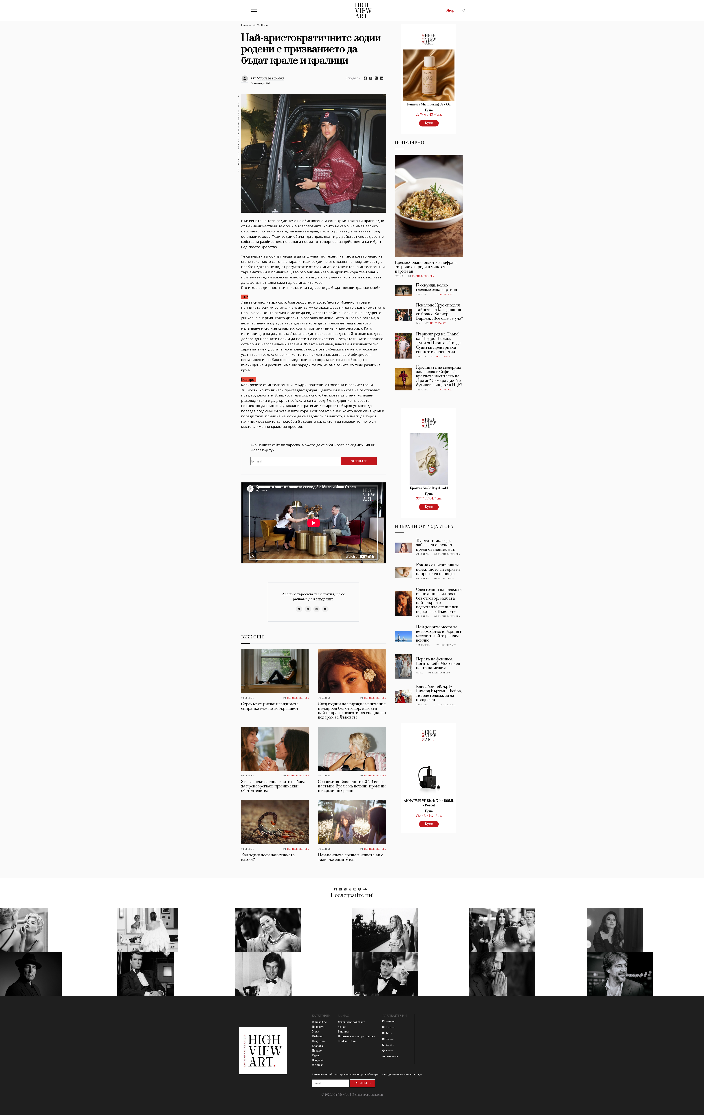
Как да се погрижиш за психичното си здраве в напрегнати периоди (438, 569)
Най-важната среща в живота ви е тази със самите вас (350, 857)
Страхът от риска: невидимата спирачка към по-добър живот (270, 706)
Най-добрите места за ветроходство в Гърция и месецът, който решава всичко (439, 634)
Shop (450, 10)
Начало (246, 25)
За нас (342, 1027)
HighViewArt (446, 294)
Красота (421, 357)
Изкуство (422, 294)
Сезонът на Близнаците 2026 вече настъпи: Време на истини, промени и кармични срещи (352, 786)
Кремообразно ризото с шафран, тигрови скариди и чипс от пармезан (425, 267)
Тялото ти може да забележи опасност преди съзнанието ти (435, 545)
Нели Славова (441, 673)
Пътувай (318, 1060)
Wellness (262, 25)
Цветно (317, 1050)
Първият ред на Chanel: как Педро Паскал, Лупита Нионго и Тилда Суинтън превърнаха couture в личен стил (438, 343)
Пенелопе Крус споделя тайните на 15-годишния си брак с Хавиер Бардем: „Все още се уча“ (439, 312)
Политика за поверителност (356, 1036)
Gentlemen (423, 645)
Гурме (399, 276)
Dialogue (317, 1036)
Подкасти (318, 1027)
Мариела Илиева (270, 78)
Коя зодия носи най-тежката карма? (268, 857)
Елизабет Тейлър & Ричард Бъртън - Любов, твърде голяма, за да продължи (439, 693)
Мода (419, 673)
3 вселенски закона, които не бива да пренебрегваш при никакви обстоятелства (273, 786)
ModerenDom (347, 1041)
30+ (418, 323)
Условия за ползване (351, 1022)
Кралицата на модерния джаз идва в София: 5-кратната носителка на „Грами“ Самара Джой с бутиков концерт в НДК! (439, 376)
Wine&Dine (319, 1022)
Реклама (343, 1031)
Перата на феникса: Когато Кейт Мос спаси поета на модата (438, 664)
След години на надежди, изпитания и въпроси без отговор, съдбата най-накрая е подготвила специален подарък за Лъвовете (352, 711)
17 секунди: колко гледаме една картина (436, 287)
